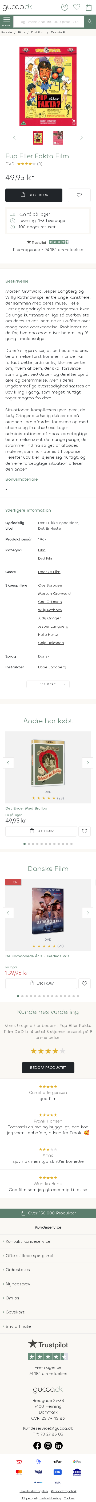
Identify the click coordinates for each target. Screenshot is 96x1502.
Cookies (69, 1498)
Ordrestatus (18, 1269)
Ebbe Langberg (52, 667)
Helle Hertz (48, 634)
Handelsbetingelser (34, 1491)
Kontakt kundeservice (28, 1241)
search (90, 21)
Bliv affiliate (18, 1326)
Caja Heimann (51, 642)
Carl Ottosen (50, 601)
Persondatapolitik (64, 1491)
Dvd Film (46, 558)
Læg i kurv (34, 194)
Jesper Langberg (53, 626)
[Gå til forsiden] (48, 1389)
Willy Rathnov (50, 610)
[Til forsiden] (17, 7)
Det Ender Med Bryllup (26, 808)
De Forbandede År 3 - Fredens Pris (37, 956)
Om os (12, 1298)
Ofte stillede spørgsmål (30, 1255)
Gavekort (15, 1312)
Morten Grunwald (54, 593)
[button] (14, 138)
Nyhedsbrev (18, 1284)
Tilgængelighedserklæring (41, 1498)
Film (42, 550)
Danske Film (49, 571)
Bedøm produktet (48, 1067)
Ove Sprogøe (50, 585)
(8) (29, 164)
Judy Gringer (49, 618)
